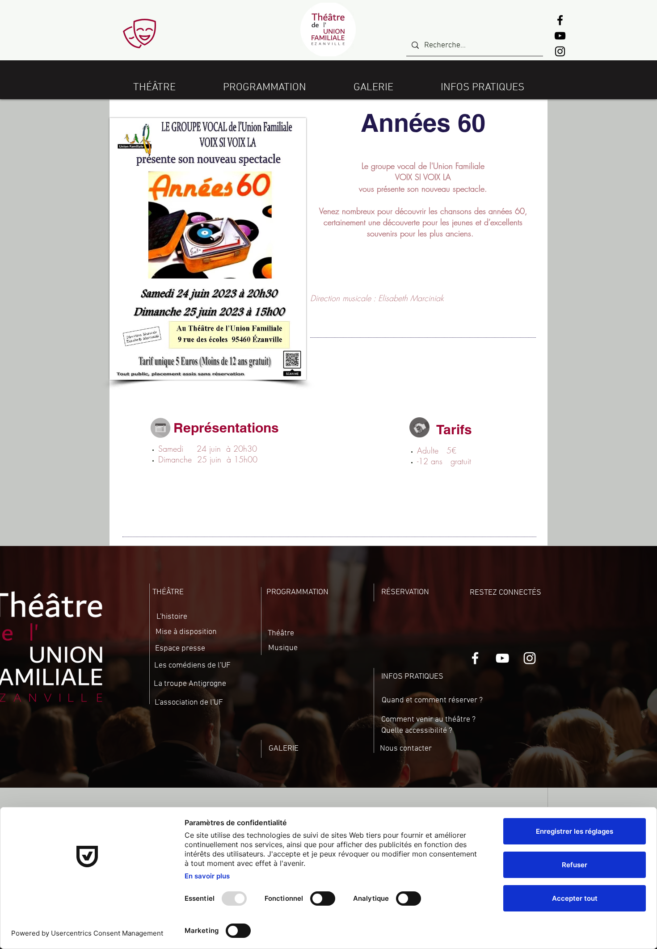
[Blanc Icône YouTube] (502, 658)
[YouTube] (560, 35)
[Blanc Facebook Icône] (475, 658)
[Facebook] (560, 20)
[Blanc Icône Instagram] (530, 658)
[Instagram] (560, 51)
